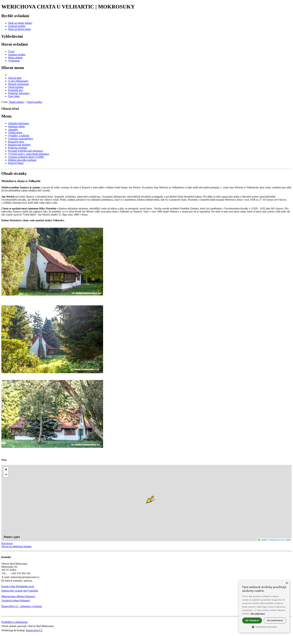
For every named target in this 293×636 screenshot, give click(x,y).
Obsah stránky (14, 173)
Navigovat (7, 543)
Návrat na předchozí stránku (16, 546)
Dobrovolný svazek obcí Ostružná (19, 590)
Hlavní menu (12, 67)
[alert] (264, 606)
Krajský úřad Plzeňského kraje (17, 586)
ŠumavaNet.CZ (34, 630)
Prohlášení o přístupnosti (14, 622)
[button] (264, 626)
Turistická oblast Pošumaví (15, 600)
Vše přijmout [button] (252, 620)
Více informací (258, 613)
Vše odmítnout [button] (275, 620)
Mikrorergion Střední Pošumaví (18, 596)
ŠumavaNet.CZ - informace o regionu (21, 606)
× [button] (286, 583)
